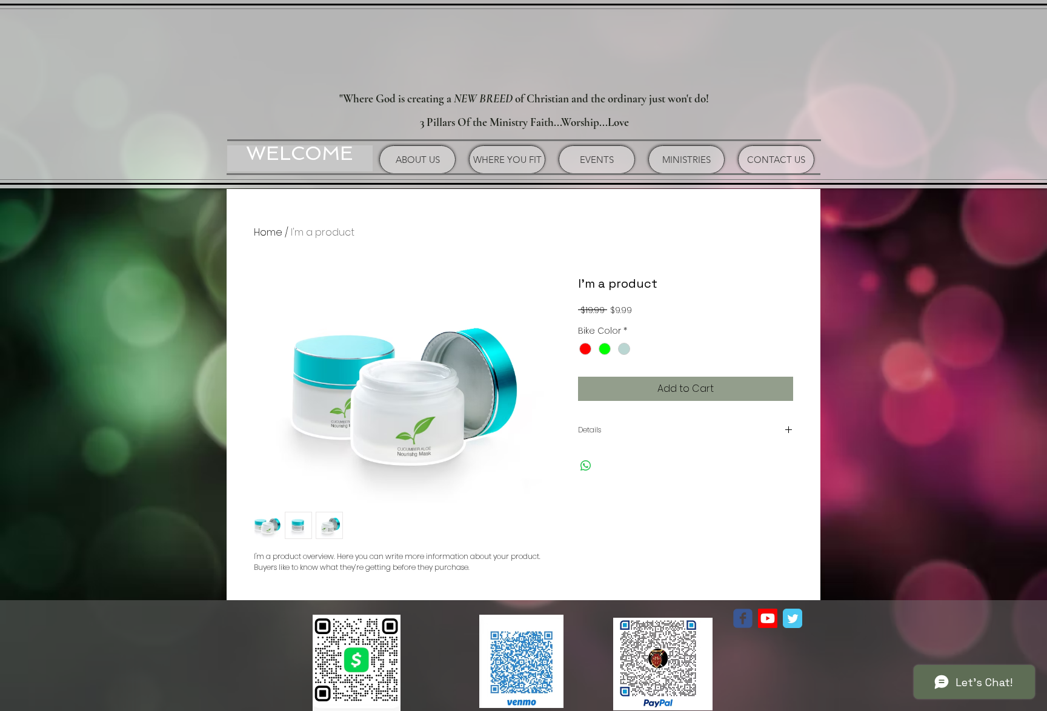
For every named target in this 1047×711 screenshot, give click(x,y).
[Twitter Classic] (792, 618)
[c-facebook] (743, 618)
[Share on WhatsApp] (586, 465)
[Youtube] (767, 618)
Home (268, 232)
